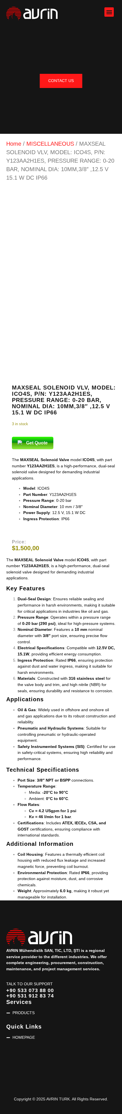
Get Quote (37, 442)
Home (13, 144)
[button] (109, 12)
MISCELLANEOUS (50, 144)
